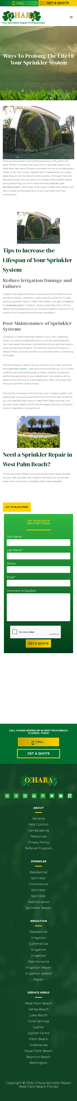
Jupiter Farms (38, 1033)
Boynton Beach (38, 1057)
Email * (11, 577)
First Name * (15, 536)
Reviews (38, 818)
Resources (38, 836)
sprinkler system (18, 368)
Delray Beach (38, 1009)
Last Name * (15, 550)
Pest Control (38, 824)
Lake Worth (38, 1015)
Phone (11, 563)
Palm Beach (38, 1039)
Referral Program (38, 848)
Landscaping (38, 830)
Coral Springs (38, 1021)
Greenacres (38, 1045)
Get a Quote (58, 3)
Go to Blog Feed (16, 507)
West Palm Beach (38, 1003)
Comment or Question (21, 590)
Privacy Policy (38, 842)
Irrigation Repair (38, 967)
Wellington (38, 1063)
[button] (71, 17)
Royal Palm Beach (38, 1051)
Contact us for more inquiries (45, 481)
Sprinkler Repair (38, 908)
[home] (10, 16)
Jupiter (38, 1027)
